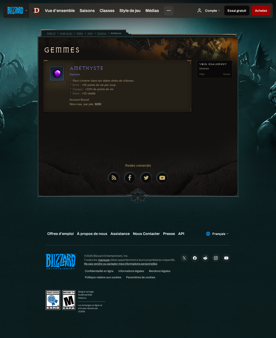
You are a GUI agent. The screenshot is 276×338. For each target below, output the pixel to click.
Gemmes (61, 50)
